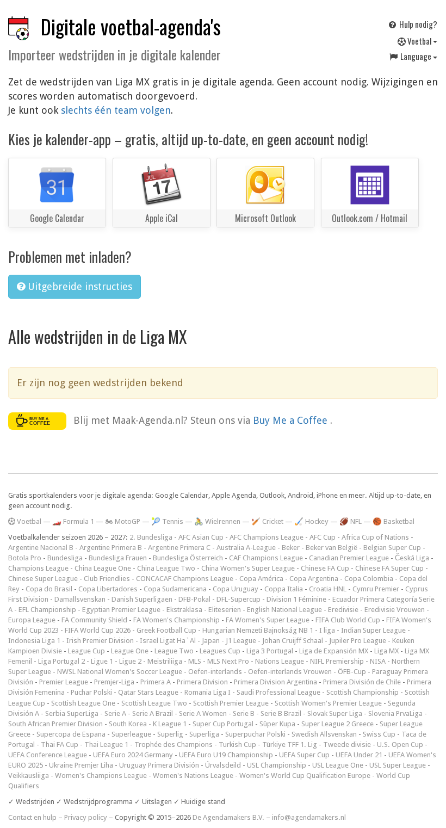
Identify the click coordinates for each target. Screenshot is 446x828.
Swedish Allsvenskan (324, 734)
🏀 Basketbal (393, 521)
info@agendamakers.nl (309, 817)
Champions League (38, 568)
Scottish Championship (362, 692)
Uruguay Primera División (159, 765)
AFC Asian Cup (201, 537)
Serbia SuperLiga (71, 713)
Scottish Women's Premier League (328, 703)
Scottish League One (83, 703)
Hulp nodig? (417, 24)
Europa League (31, 620)
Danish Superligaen (142, 599)
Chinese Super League (43, 578)
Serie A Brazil (152, 713)
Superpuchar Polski (255, 734)
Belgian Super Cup (392, 547)
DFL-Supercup (238, 599)
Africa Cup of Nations (375, 537)
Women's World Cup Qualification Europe (304, 775)
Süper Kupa (277, 724)
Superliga (204, 734)
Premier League (63, 682)
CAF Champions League (266, 558)
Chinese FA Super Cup (389, 568)
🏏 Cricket (267, 521)
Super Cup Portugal (223, 724)
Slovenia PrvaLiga (395, 713)
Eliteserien (224, 609)
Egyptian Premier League (121, 609)
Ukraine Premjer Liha (81, 765)
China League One (103, 568)
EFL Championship (47, 609)
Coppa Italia (283, 589)
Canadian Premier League (349, 558)
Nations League (279, 661)
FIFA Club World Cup (347, 620)
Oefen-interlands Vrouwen (290, 672)
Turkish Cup (237, 744)
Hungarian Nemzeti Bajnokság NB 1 (257, 630)
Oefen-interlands (215, 672)
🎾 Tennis (167, 521)
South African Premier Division (55, 724)
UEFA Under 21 (359, 755)
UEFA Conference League (47, 755)
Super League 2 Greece (337, 724)
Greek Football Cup (166, 630)
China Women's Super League (248, 568)
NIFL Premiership (337, 661)
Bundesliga (65, 558)
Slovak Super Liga (334, 713)
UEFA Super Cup (304, 755)
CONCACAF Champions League (184, 578)
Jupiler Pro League (357, 641)
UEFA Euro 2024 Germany (133, 755)
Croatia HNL (327, 589)
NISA (378, 661)
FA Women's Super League (267, 620)
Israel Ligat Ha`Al (168, 641)
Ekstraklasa (184, 609)
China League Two (166, 568)
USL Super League (397, 765)
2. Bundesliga (150, 537)
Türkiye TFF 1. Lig (289, 744)
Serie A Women (203, 713)
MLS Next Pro (228, 661)
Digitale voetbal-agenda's (131, 26)
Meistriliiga (164, 661)
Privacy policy (85, 817)
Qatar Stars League (148, 692)
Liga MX (386, 651)
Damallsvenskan (80, 599)
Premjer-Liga (114, 682)
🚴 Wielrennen (217, 521)
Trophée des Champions (173, 744)
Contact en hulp (32, 817)
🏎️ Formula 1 (73, 521)
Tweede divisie (347, 744)
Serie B (244, 713)
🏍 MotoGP (122, 521)
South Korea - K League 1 (148, 724)
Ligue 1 (102, 661)
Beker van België (331, 547)
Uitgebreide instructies (78, 286)
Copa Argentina (313, 578)
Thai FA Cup (59, 744)
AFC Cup (322, 537)
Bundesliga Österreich (188, 558)
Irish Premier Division (100, 641)
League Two (174, 651)
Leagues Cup (220, 651)
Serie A (115, 713)
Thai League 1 (106, 744)
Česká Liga (412, 558)
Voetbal (419, 41)
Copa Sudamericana (175, 589)
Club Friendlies (107, 578)
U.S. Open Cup (400, 744)
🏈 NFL (350, 521)
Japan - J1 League (229, 641)
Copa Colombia (368, 578)
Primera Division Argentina (275, 682)
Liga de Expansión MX (333, 651)
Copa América (261, 578)
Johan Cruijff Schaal (292, 641)
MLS (194, 661)
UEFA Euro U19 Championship (226, 755)
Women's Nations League (193, 775)
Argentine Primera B (110, 547)
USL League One (337, 765)
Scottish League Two (154, 703)
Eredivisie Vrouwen (394, 609)
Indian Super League (373, 630)
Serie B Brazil (281, 713)
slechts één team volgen (116, 110)
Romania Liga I (207, 692)
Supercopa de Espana (71, 734)
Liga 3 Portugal (269, 651)
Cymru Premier (375, 589)
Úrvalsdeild (223, 765)
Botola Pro (24, 558)
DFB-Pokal (194, 599)
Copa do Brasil (49, 589)
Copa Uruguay (235, 589)
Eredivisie (343, 609)
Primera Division (202, 682)
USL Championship (276, 765)
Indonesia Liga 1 (34, 641)
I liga (327, 630)
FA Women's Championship (176, 620)
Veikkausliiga (28, 775)
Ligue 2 (130, 661)
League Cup (86, 651)
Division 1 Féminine (296, 599)
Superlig (170, 734)
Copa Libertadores (108, 589)
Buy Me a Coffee (291, 420)
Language (416, 56)
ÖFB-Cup (352, 672)
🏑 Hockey (311, 521)
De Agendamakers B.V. (228, 817)
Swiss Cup (379, 734)
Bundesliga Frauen (118, 558)
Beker (291, 547)
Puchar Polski (91, 692)
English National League (284, 609)
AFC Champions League (266, 537)
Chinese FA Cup (325, 568)
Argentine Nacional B (40, 547)
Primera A (155, 682)
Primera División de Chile (362, 682)
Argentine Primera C (179, 547)
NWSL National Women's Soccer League (119, 672)
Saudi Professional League (278, 692)
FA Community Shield (94, 620)
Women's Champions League (101, 775)
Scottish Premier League (231, 703)
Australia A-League (246, 547)
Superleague (131, 734)
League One (129, 651)
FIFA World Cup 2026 (98, 630)
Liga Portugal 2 (61, 661)
